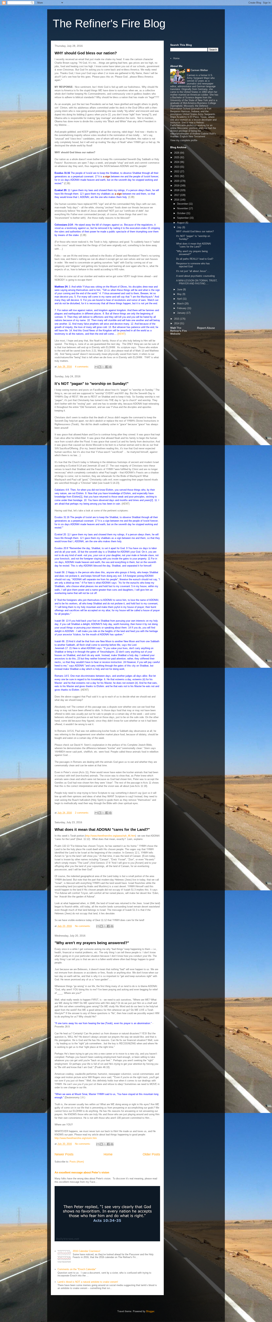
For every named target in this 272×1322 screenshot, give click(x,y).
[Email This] (96, 367)
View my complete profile (183, 140)
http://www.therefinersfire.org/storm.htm (76, 1138)
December (183, 203)
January (181, 312)
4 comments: (82, 366)
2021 (177, 176)
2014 (177, 323)
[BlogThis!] (100, 367)
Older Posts (151, 1154)
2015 (177, 318)
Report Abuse (206, 327)
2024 (177, 162)
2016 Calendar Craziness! (86, 1251)
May (179, 294)
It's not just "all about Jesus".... (193, 271)
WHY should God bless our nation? (86, 53)
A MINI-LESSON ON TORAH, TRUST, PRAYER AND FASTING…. (196, 282)
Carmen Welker (199, 70)
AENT (121, 333)
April (180, 298)
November (183, 208)
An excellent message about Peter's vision (82, 1172)
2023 (177, 166)
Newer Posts (64, 1154)
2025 (177, 157)
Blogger (150, 1311)
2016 (177, 199)
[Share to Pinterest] (110, 367)
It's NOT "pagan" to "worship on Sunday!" (91, 384)
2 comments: (82, 812)
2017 (177, 195)
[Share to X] (103, 367)
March (180, 303)
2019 (177, 185)
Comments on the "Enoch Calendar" (77, 1269)
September (183, 217)
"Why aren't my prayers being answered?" (92, 943)
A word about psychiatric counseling (195, 276)
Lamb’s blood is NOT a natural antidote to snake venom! (88, 1281)
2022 (177, 171)
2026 (177, 152)
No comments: (83, 926)
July (179, 227)
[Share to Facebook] (107, 367)
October (181, 213)
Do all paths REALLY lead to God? (194, 258)
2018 (177, 190)
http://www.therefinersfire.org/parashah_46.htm (110, 835)
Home (108, 1154)
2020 (177, 181)
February (182, 308)
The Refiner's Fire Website (178, 330)
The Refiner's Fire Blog (109, 23)
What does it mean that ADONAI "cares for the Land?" (102, 829)
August (181, 222)
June (180, 289)
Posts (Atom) (77, 1161)
